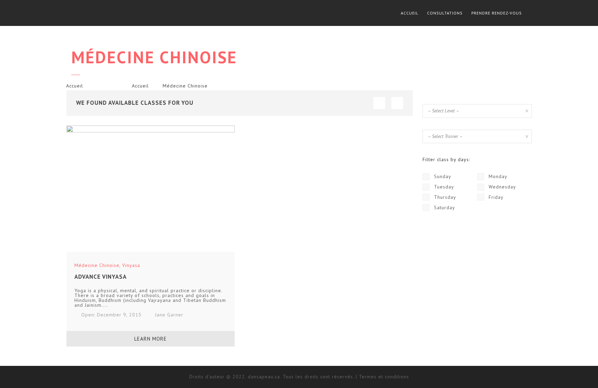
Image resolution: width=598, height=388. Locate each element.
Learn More (150, 338)
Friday (495, 197)
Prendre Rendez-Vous (496, 13)
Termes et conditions (384, 376)
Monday (497, 176)
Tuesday (443, 187)
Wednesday (501, 187)
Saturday (443, 207)
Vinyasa (131, 265)
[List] (379, 103)
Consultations (445, 13)
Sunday (441, 176)
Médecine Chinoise (96, 265)
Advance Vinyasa (100, 276)
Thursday (444, 197)
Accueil (409, 13)
